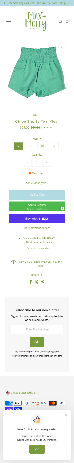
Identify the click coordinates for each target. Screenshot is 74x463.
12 (53, 145)
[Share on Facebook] (31, 282)
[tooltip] (62, 208)
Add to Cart (37, 194)
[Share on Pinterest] (42, 282)
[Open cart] (67, 21)
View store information (39, 248)
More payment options (37, 228)
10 (44, 146)
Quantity (37, 154)
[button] (37, 206)
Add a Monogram (36, 183)
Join (37, 341)
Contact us (36, 275)
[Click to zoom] (62, 47)
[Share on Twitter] (36, 282)
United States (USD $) (23, 392)
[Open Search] (60, 21)
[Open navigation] (8, 21)
